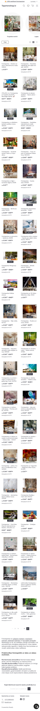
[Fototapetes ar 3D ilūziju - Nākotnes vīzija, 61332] (29, 287)
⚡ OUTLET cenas (14, 1)
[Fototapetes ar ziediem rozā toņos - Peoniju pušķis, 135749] (10, 403)
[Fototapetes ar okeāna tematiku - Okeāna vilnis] (29, 373)
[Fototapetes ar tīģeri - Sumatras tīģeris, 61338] (10, 175)
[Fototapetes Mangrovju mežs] (10, 260)
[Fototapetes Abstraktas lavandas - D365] (29, 203)
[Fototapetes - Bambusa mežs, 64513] (10, 203)
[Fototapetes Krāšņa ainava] (10, 288)
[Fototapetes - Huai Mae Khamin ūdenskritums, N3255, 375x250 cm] (10, 520)
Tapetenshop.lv (9, 6)
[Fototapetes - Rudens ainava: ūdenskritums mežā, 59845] (10, 59)
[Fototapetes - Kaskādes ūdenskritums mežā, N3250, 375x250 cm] (29, 118)
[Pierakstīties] (29, 688)
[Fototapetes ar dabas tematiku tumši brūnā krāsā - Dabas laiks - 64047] (10, 432)
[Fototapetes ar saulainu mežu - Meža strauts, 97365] (29, 344)
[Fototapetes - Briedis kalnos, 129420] (29, 260)
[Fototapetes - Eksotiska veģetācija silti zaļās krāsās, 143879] (29, 60)
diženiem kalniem (14, 641)
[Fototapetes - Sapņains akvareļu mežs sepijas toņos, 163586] (10, 344)
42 (24, 628)
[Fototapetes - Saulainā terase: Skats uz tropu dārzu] (10, 147)
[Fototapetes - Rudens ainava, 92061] (29, 316)
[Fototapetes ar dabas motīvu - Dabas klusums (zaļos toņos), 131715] (29, 549)
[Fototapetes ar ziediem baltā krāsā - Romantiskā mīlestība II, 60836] (10, 549)
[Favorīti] (28, 5)
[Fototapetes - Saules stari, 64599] (29, 176)
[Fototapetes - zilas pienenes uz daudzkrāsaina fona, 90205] (29, 403)
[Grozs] (32, 6)
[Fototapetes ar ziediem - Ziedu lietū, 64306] (29, 431)
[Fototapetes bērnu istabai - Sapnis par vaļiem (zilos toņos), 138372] (29, 232)
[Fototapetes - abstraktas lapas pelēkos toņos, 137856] (10, 491)
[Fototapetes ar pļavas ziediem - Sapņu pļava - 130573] (29, 89)
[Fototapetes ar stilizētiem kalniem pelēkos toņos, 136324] (10, 118)
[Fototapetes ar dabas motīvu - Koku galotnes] (29, 607)
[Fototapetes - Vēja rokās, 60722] (10, 316)
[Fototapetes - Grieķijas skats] (29, 519)
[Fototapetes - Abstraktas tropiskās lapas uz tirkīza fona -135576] (10, 579)
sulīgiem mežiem (18, 639)
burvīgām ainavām (29, 641)
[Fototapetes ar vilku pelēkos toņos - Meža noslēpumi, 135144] (10, 608)
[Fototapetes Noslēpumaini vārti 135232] (29, 490)
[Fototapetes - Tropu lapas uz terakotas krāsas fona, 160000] (29, 147)
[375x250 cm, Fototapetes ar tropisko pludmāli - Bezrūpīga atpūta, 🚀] (10, 89)
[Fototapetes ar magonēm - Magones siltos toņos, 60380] (29, 461)
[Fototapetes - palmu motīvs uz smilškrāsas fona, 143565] (10, 462)
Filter (5, 42)
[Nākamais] (27, 628)
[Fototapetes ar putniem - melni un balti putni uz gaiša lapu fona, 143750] (10, 374)
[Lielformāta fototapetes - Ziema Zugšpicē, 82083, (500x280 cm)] (29, 578)
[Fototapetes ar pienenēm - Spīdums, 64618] (10, 231)
